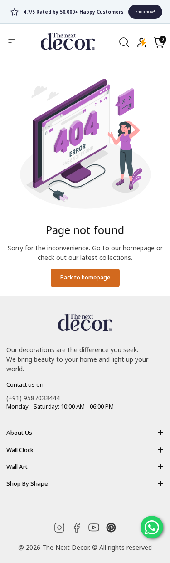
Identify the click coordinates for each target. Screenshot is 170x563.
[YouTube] (93, 527)
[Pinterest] (111, 527)
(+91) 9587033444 (33, 398)
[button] (159, 42)
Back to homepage (85, 277)
